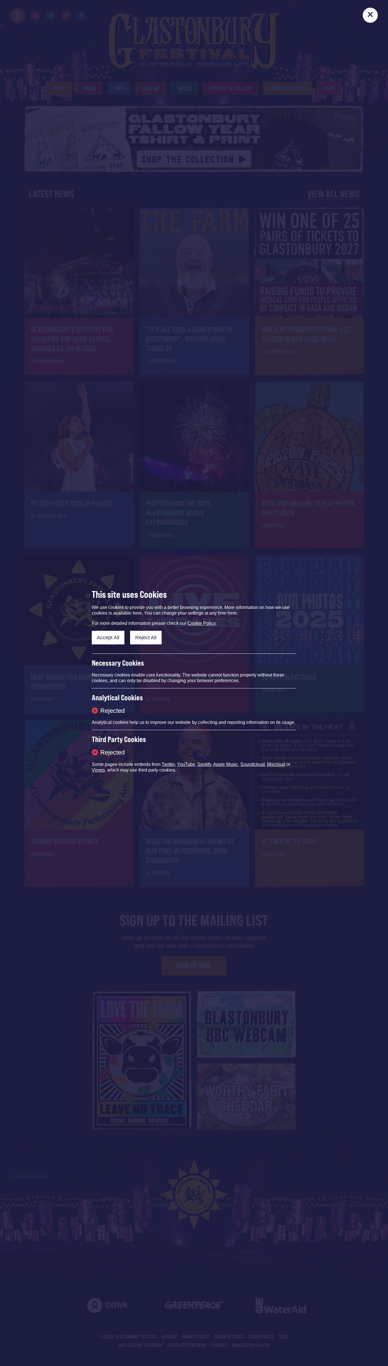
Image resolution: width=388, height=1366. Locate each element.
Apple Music (225, 764)
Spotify (204, 764)
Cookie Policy (201, 623)
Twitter (168, 764)
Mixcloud (276, 764)
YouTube (186, 764)
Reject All (146, 637)
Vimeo (98, 770)
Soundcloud (252, 764)
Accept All (108, 637)
